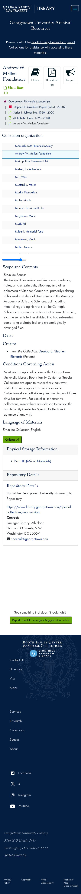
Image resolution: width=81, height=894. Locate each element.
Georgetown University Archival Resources (40, 26)
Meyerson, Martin (25, 216)
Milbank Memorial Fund (29, 231)
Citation (35, 80)
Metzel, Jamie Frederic (28, 169)
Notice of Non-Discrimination (71, 882)
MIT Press (21, 177)
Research (16, 721)
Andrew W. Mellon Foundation (33, 153)
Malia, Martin (23, 200)
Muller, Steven (23, 247)
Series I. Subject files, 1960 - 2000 (33, 112)
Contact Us (17, 660)
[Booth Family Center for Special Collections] (42, 643)
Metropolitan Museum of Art (31, 161)
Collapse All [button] (12, 440)
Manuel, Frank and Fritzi (29, 208)
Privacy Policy (7, 881)
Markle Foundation (26, 192)
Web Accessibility (47, 881)
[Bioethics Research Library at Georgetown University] (42, 653)
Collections (17, 730)
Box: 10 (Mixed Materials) (32, 461)
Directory (16, 669)
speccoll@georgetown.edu (29, 538)
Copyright (26, 879)
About (14, 749)
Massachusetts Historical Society (34, 146)
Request (70, 80)
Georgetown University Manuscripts (29, 101)
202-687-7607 (15, 856)
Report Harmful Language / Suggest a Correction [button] (41, 620)
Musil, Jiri (20, 224)
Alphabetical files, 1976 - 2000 (31, 118)
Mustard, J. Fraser (25, 184)
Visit (12, 679)
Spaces (14, 739)
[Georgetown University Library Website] (29, 8)
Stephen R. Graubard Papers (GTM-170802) (40, 107)
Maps (13, 688)
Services (15, 711)
